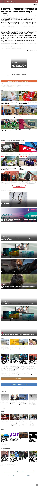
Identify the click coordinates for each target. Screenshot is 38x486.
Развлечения (5, 444)
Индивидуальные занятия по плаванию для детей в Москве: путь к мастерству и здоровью (15, 85)
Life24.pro (2, 413)
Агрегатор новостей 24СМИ (19, 388)
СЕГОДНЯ (28, 475)
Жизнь (3, 411)
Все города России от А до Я (19, 471)
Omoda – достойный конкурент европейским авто (9, 83)
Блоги (2, 429)
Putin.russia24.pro (3, 393)
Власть (3, 391)
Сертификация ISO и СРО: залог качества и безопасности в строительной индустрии (14, 84)
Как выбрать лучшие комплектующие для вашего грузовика (10, 86)
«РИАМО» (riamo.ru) (4, 15)
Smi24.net (2, 338)
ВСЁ (13, 475)
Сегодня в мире (5, 448)
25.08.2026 (35, 4)
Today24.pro (3, 450)
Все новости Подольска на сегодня (19, 74)
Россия (3, 408)
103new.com (13, 370)
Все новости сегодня (7, 190)
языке (34, 374)
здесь (10, 375)
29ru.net (2, 353)
